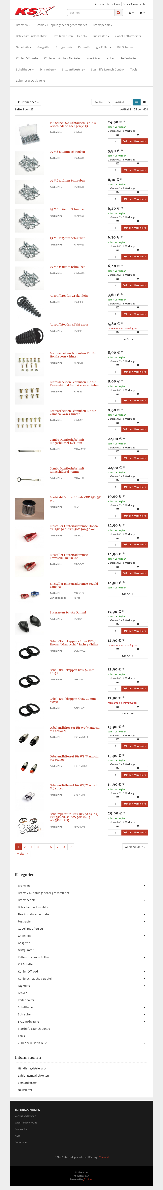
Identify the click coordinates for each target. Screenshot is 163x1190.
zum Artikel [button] (128, 339)
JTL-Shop (88, 1179)
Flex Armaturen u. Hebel (68, 36)
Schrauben (47, 69)
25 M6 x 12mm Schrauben (67, 152)
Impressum (21, 1142)
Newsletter (25, 1090)
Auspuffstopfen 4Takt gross (69, 324)
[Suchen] (118, 12)
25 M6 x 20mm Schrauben (67, 209)
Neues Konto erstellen (135, 4)
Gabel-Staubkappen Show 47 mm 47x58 (73, 700)
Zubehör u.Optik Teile (30, 80)
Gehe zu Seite (134, 847)
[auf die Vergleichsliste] (118, 135)
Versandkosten (28, 1083)
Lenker (110, 58)
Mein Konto (113, 4)
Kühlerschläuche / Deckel (61, 58)
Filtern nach (28, 102)
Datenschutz (22, 1129)
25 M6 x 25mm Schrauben (67, 238)
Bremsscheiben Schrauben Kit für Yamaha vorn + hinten (73, 412)
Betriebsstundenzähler (31, 36)
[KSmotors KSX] (35, 11)
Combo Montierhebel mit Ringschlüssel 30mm (67, 470)
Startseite (99, 4)
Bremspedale (102, 25)
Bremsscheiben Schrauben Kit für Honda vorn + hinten (73, 355)
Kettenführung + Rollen (93, 47)
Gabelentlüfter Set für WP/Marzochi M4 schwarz (75, 729)
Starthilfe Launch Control (107, 69)
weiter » (22, 853)
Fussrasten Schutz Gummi (68, 612)
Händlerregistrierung (32, 1068)
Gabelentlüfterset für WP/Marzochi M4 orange (74, 758)
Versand (104, 1157)
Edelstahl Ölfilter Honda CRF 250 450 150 (76, 499)
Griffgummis (63, 47)
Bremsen (22, 25)
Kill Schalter (125, 47)
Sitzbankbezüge (72, 69)
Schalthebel (24, 69)
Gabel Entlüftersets (128, 36)
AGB (17, 1135)
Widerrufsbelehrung (26, 1122)
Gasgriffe (43, 47)
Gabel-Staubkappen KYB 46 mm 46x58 (72, 671)
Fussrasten (100, 36)
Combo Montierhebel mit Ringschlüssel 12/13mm (67, 441)
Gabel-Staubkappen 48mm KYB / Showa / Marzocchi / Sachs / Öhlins (74, 642)
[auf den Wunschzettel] (138, 135)
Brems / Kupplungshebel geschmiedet (61, 25)
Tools (133, 69)
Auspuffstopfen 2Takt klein (69, 296)
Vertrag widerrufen (25, 1116)
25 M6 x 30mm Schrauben (67, 267)
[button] (137, 102)
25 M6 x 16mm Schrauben (67, 180)
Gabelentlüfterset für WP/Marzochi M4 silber (74, 786)
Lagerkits (92, 58)
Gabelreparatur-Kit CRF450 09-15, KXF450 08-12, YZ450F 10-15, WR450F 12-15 (74, 817)
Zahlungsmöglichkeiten (33, 1075)
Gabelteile (22, 47)
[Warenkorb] (142, 12)
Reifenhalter (128, 58)
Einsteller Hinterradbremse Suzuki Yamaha (74, 585)
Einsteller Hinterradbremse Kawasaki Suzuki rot (69, 556)
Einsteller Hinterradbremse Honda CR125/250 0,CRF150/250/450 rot (74, 527)
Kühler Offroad (26, 58)
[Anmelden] (131, 12)
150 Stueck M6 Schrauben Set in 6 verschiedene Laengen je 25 (73, 124)
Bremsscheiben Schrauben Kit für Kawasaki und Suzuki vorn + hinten (74, 383)
